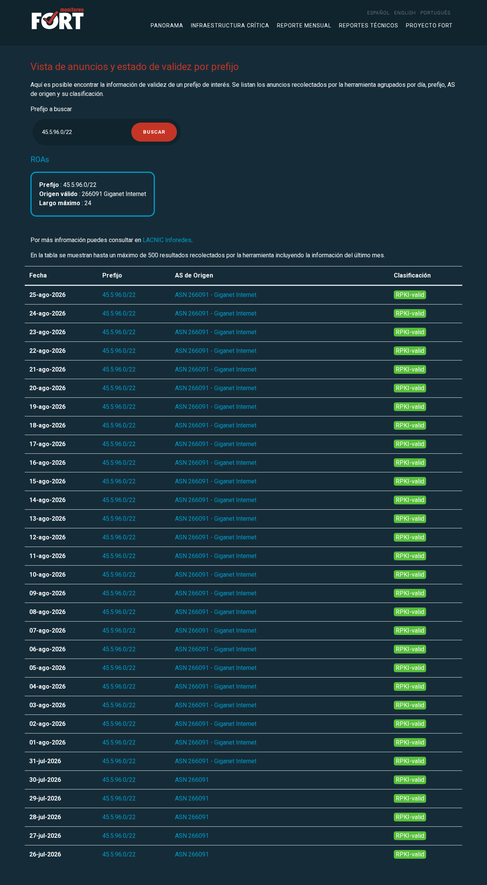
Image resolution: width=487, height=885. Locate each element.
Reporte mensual (304, 25)
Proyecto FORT (429, 25)
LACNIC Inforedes (167, 240)
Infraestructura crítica (230, 25)
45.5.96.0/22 (119, 294)
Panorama (167, 25)
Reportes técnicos (368, 25)
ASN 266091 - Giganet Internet (215, 294)
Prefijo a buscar (51, 109)
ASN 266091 (192, 779)
